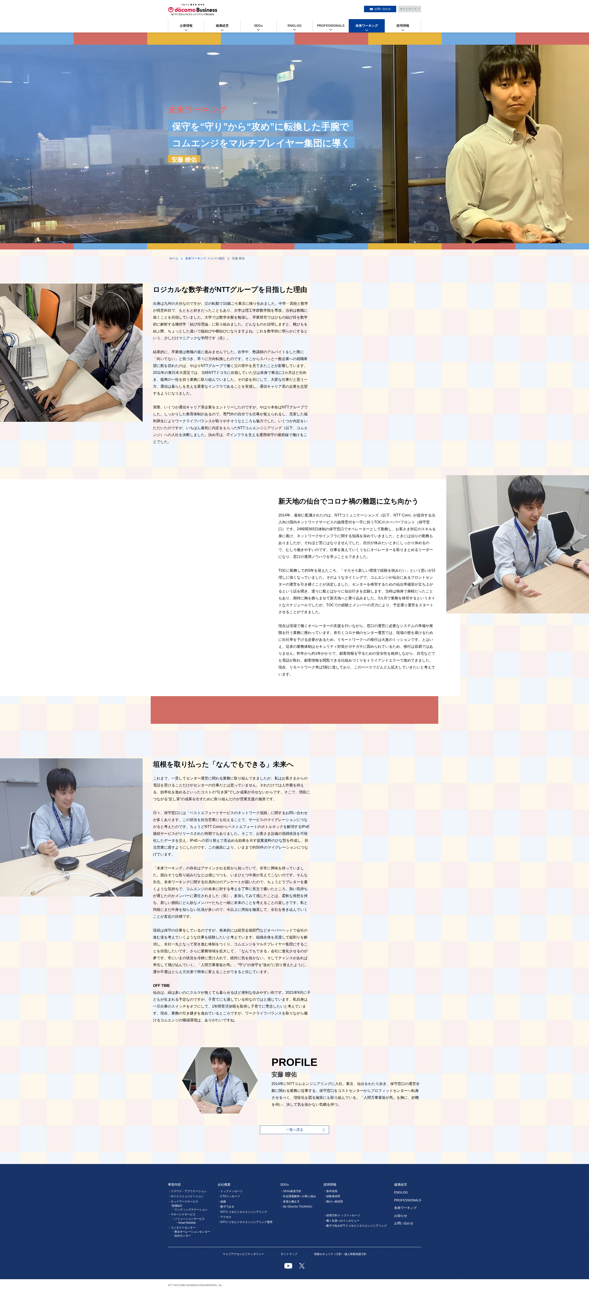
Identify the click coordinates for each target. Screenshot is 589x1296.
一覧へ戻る (294, 1130)
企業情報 (186, 25)
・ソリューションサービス (188, 1218)
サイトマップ (408, 9)
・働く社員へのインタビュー (341, 1220)
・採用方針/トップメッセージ (341, 1215)
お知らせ (400, 1215)
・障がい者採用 (333, 1201)
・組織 (222, 1201)
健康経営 (222, 25)
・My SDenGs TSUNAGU (296, 1206)
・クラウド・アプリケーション (187, 1191)
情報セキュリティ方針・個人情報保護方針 (340, 1254)
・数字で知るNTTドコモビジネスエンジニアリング (355, 1225)
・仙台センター (181, 1235)
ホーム (173, 258)
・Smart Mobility (185, 1222)
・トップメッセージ (230, 1191)
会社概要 (224, 1184)
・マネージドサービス (182, 1214)
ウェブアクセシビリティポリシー (243, 1254)
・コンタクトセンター (182, 1227)
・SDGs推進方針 (290, 1191)
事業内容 (174, 1184)
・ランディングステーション (190, 1209)
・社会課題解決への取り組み (298, 1196)
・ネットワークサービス (183, 1201)
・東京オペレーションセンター (191, 1231)
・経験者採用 (331, 1196)
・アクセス (224, 1217)
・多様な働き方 (290, 1201)
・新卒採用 (330, 1191)
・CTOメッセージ (229, 1196)
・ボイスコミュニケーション (186, 1196)
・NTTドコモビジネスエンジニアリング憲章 (245, 1222)
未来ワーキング (366, 25)
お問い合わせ (382, 9)
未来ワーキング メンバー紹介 (205, 258)
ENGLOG (295, 25)
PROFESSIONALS (330, 25)
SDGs (258, 25)
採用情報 (402, 25)
